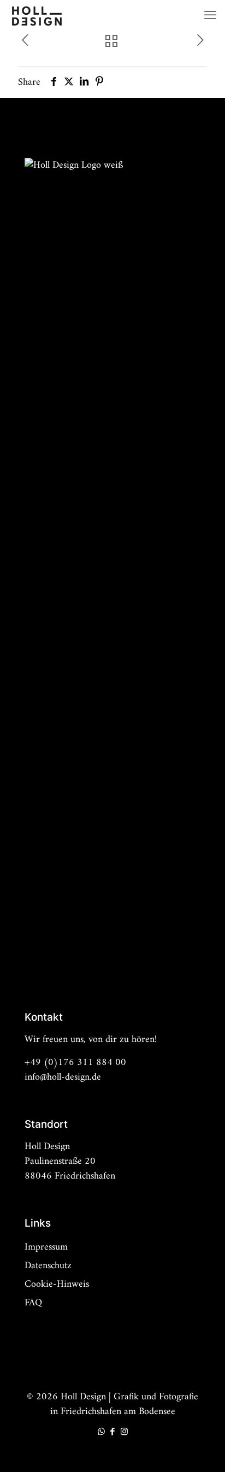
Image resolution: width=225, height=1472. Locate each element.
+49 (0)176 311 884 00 (75, 1062)
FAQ (33, 1302)
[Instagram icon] (124, 1432)
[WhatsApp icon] (101, 1432)
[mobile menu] (210, 16)
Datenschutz (48, 1265)
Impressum (46, 1247)
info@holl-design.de (63, 1077)
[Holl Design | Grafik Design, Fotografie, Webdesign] (36, 16)
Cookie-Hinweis (57, 1284)
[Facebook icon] (113, 1432)
